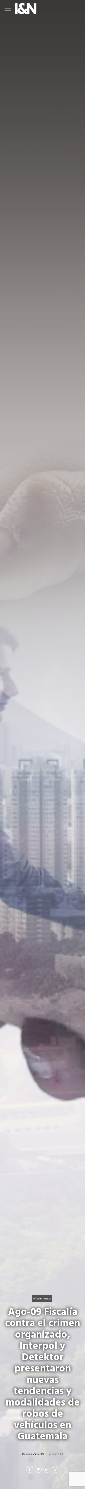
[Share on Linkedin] (46, 1469)
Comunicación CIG (33, 1454)
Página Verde (42, 1298)
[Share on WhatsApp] (55, 1469)
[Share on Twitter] (38, 1469)
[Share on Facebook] (29, 1469)
